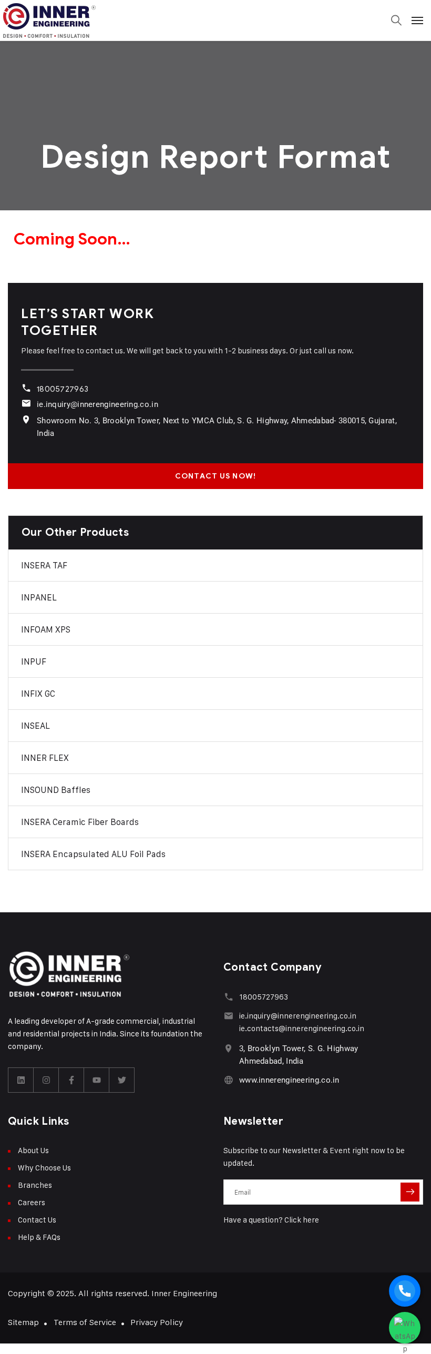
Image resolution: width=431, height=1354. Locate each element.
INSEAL (35, 725)
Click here (301, 1220)
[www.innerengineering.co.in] (228, 1080)
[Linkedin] (21, 1080)
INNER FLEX (45, 757)
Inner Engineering (184, 1293)
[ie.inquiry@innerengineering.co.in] (26, 403)
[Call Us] (404, 1291)
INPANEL (39, 597)
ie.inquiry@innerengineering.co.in (97, 404)
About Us (33, 1150)
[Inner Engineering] (215, 20)
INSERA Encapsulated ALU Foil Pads (93, 854)
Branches (35, 1185)
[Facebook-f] (71, 1080)
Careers (31, 1202)
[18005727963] (26, 388)
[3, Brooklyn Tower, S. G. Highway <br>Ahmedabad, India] (228, 1048)
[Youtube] (96, 1080)
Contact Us (37, 1220)
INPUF (33, 661)
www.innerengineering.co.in (289, 1080)
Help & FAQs (39, 1237)
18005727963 (62, 389)
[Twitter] (122, 1080)
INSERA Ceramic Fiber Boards (80, 822)
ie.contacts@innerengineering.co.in (301, 1028)
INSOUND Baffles (55, 790)
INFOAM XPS (45, 629)
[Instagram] (46, 1080)
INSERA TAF (44, 565)
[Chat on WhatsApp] (404, 1327)
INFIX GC (38, 693)
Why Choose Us (44, 1168)
